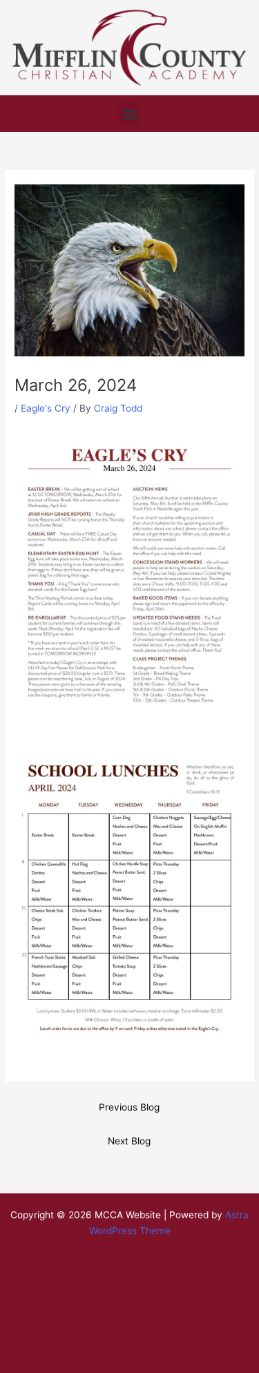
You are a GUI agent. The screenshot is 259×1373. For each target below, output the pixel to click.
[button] (129, 113)
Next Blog (129, 1140)
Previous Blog (129, 1107)
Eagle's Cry (45, 408)
